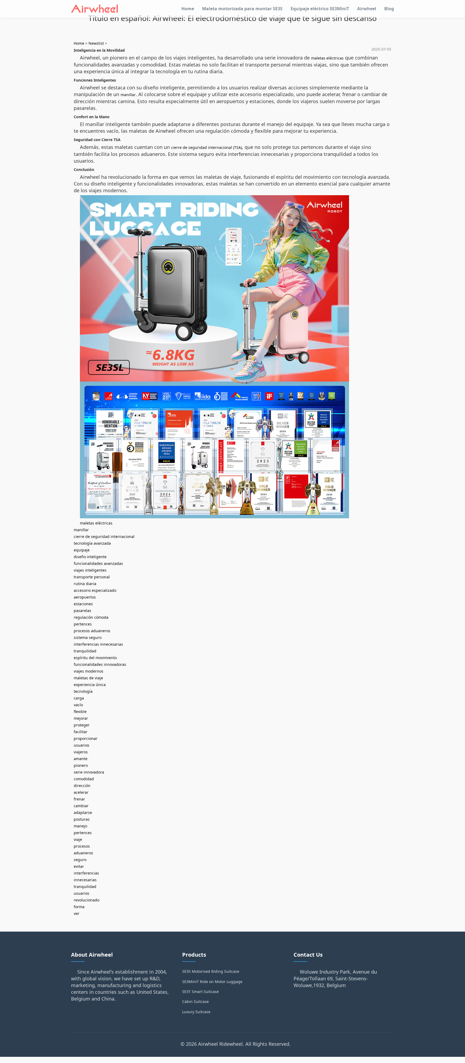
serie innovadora (89, 772)
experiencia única (90, 684)
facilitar (80, 731)
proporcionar (85, 738)
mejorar (81, 718)
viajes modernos (88, 671)
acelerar (81, 792)
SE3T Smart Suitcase (200, 991)
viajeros (81, 751)
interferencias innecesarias (98, 644)
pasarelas (82, 610)
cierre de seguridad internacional (104, 536)
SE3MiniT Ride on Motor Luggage (212, 981)
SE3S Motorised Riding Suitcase (210, 971)
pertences (83, 624)
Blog (389, 9)
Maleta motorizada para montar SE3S (242, 9)
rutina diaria (85, 583)
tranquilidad (85, 650)
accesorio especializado (95, 590)
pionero (81, 765)
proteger (82, 725)
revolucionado (86, 900)
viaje (78, 839)
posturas (82, 819)
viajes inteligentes (90, 570)
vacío (78, 704)
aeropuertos (85, 597)
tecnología (83, 691)
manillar (128, 94)
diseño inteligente (90, 556)
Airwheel (366, 9)
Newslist (96, 43)
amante (80, 758)
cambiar (81, 805)
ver (76, 913)
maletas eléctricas (327, 58)
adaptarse (83, 812)
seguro (80, 859)
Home (187, 9)
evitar (79, 866)
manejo (80, 825)
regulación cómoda (91, 617)
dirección (82, 785)
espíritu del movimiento (95, 657)
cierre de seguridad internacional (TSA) (206, 147)
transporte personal (92, 576)
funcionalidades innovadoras (100, 664)
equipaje (82, 550)
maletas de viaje (88, 677)
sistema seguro (87, 637)
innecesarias (85, 879)
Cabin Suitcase (195, 1001)
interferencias (86, 873)
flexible (80, 711)
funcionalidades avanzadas (98, 563)
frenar (79, 799)
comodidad (84, 778)
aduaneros (83, 852)
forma (79, 906)
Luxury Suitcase (196, 1011)
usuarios (81, 745)
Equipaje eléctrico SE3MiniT (320, 9)
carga (79, 698)
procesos (82, 846)
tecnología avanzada (92, 543)
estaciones (83, 603)
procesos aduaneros (92, 630)
